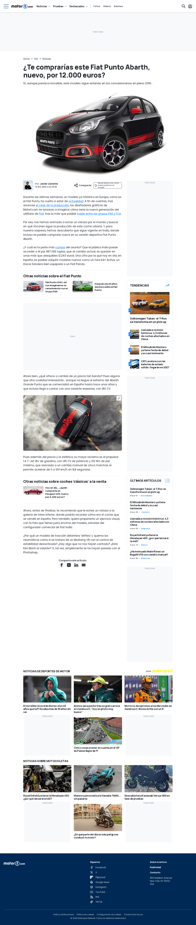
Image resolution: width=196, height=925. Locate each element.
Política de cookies (85, 914)
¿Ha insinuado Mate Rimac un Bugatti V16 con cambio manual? (149, 553)
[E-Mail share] (83, 565)
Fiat (36, 58)
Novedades (146, 495)
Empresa (145, 528)
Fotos (97, 6)
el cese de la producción (52, 205)
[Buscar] (183, 6)
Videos (107, 6)
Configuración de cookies (109, 914)
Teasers (145, 512)
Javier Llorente (49, 183)
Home (26, 58)
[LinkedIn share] (76, 565)
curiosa (60, 247)
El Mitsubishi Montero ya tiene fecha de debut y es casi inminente (147, 505)
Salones (118, 6)
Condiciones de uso (133, 914)
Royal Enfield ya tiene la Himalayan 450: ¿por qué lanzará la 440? (149, 538)
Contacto (155, 872)
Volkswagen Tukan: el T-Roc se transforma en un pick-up (148, 490)
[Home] (22, 6)
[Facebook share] (61, 565)
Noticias (42, 6)
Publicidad (155, 867)
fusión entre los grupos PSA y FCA (99, 214)
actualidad (76, 201)
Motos (144, 545)
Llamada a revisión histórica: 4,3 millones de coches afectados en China (149, 521)
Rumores (145, 558)
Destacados (77, 6)
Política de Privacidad (63, 914)
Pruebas (58, 6)
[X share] (69, 565)
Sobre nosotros (158, 862)
